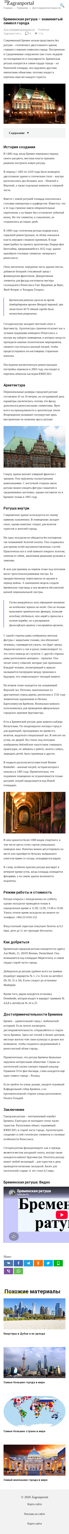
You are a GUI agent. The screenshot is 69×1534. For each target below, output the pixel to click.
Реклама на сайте (34, 1514)
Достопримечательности (19, 29)
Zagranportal (20, 3)
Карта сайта (34, 1504)
